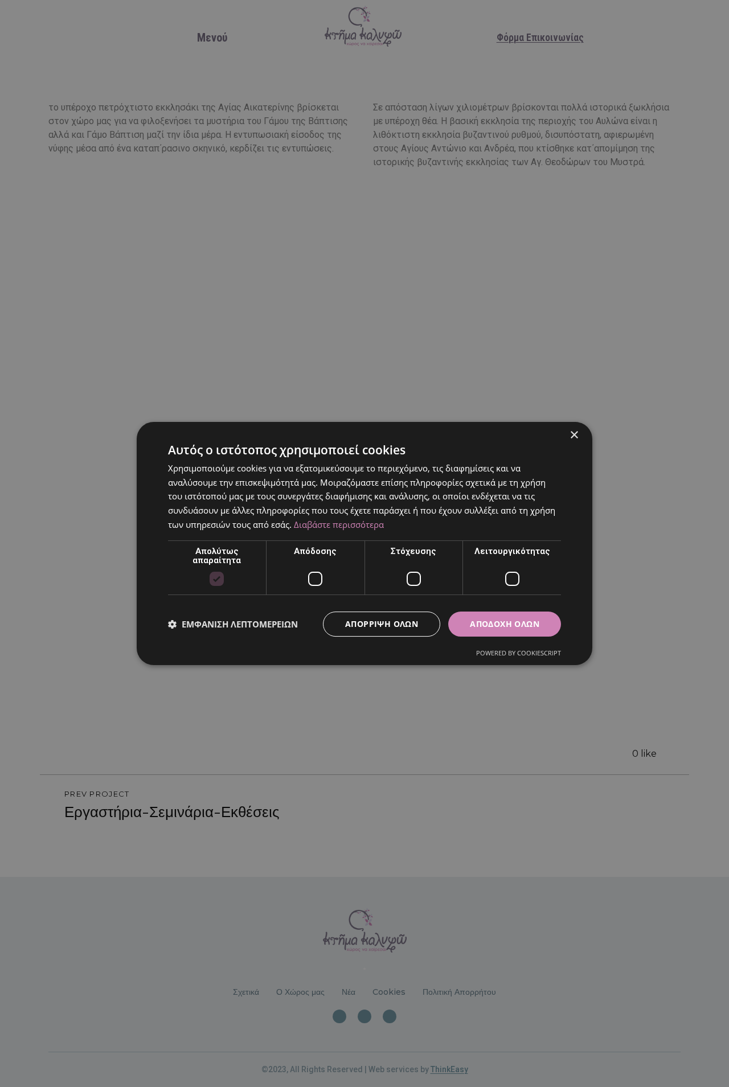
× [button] (574, 435)
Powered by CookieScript (518, 653)
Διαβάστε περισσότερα (339, 524)
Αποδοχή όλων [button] (504, 623)
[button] (233, 624)
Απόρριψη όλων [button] (381, 623)
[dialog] (364, 543)
